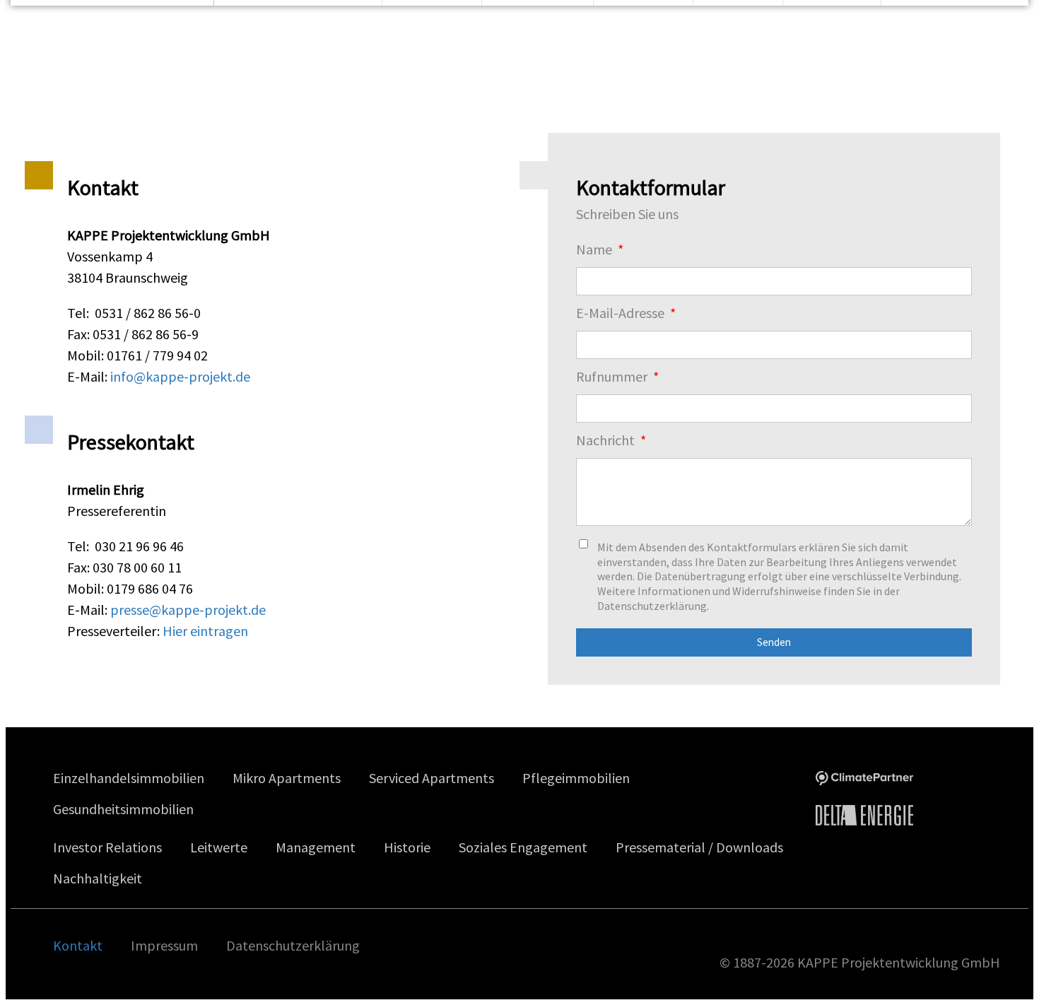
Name (595, 249)
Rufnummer (613, 376)
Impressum (164, 945)
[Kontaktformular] (534, 175)
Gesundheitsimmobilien (123, 809)
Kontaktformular (650, 187)
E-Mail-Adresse (621, 313)
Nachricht (607, 440)
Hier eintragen (205, 631)
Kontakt (77, 945)
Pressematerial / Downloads (699, 847)
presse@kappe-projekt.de (188, 609)
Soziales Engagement (523, 847)
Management (316, 847)
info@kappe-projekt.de (180, 376)
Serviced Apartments (431, 778)
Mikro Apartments (287, 778)
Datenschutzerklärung (293, 945)
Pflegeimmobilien (576, 778)
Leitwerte (218, 847)
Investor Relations (107, 847)
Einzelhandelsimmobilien (128, 778)
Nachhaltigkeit (97, 878)
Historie (407, 847)
